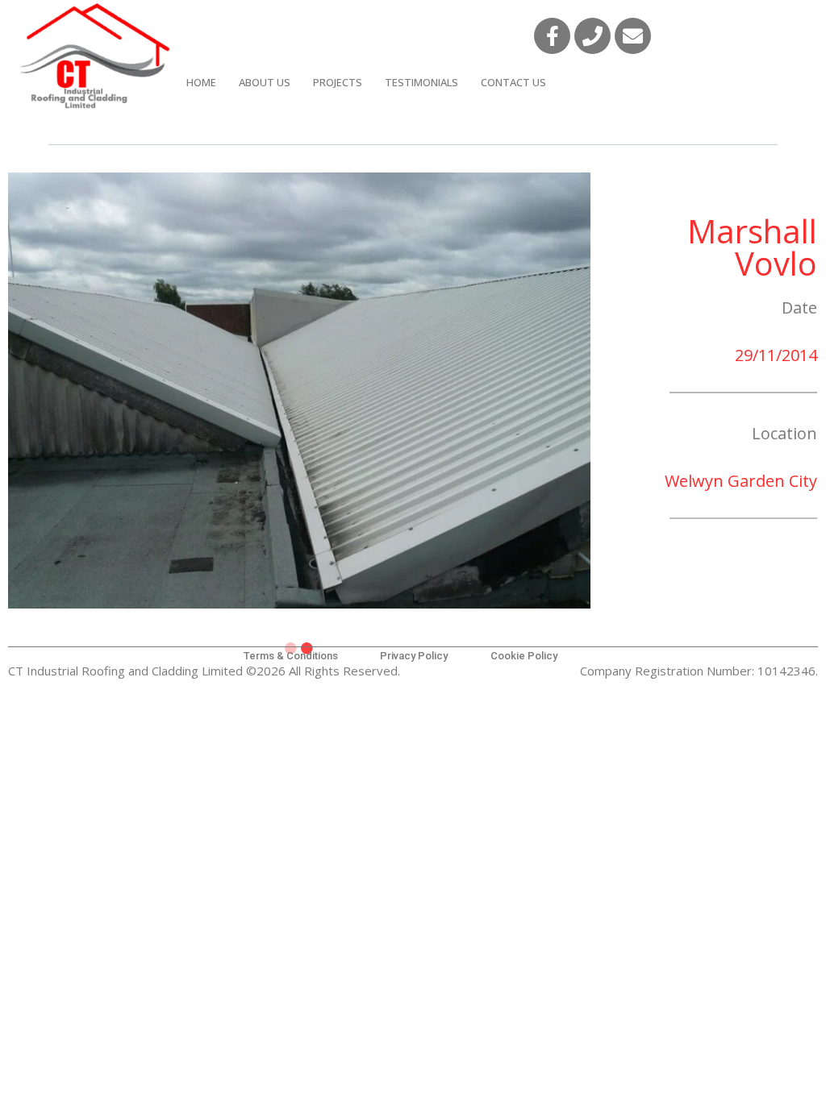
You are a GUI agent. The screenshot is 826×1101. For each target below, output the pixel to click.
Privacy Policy (414, 656)
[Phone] (592, 36)
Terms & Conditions (291, 656)
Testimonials (421, 82)
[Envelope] (633, 36)
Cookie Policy (523, 656)
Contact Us (513, 82)
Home (201, 82)
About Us (264, 82)
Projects (337, 82)
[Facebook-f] (552, 36)
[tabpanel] (299, 390)
